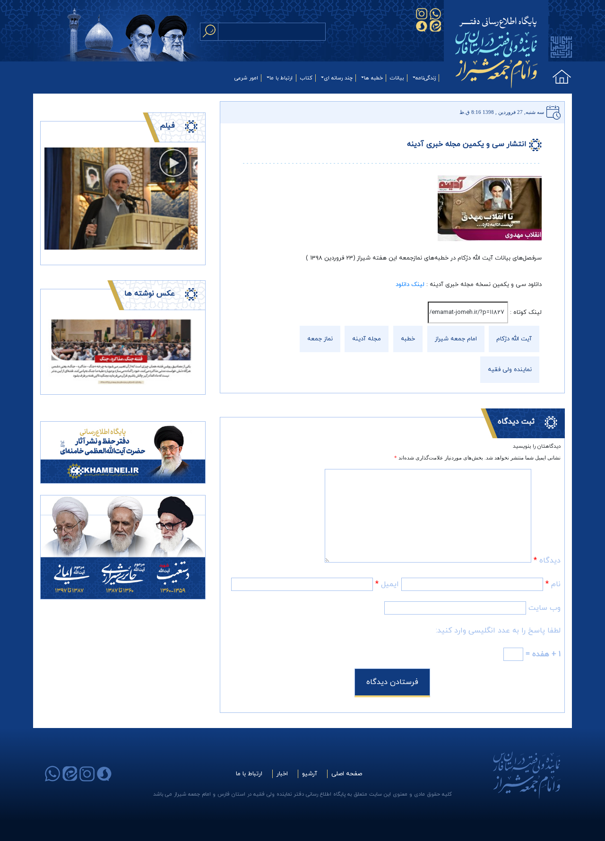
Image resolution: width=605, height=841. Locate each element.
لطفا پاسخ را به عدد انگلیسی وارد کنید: (498, 630)
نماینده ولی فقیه (510, 369)
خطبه (408, 339)
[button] (56, 351)
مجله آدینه (366, 339)
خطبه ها (373, 78)
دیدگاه (547, 560)
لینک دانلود (410, 284)
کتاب (306, 78)
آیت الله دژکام (514, 339)
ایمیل (387, 584)
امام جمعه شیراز (456, 339)
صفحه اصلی (346, 774)
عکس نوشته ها (149, 293)
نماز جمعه (320, 339)
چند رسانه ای (338, 78)
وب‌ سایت (544, 608)
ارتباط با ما (281, 78)
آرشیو (309, 774)
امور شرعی (246, 78)
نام (553, 584)
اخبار (282, 774)
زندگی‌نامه (425, 78)
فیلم (167, 126)
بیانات (397, 78)
